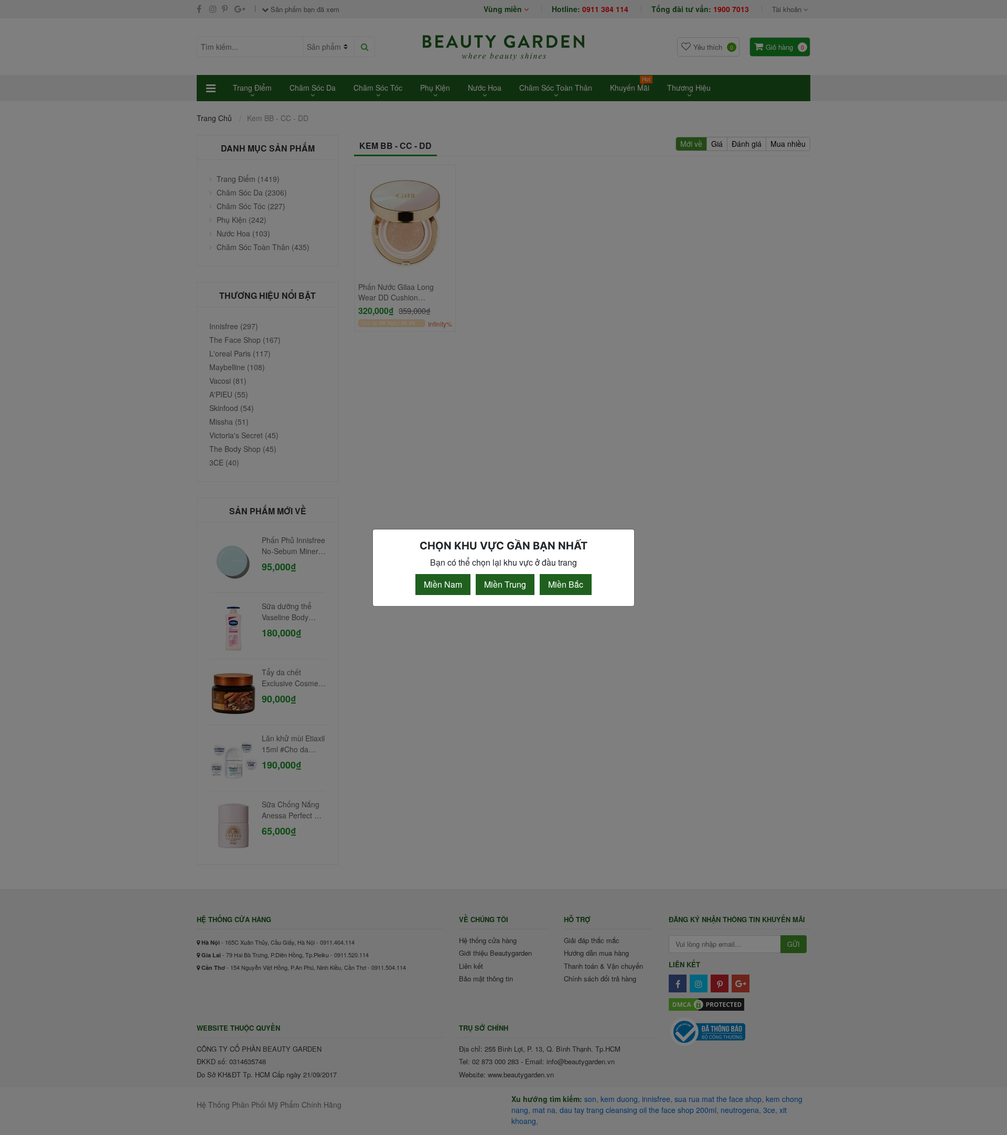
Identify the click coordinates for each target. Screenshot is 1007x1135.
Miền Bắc (565, 584)
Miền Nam (443, 584)
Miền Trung (505, 584)
